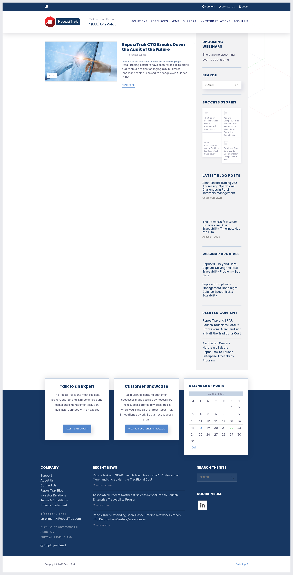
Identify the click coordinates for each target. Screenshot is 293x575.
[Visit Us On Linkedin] (202, 502)
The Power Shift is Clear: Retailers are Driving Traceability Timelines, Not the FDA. (221, 227)
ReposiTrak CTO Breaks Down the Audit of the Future (153, 47)
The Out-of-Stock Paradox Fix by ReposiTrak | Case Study (211, 123)
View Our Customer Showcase (146, 429)
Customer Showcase (146, 386)
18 (200, 428)
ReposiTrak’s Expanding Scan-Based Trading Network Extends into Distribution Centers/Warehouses (137, 517)
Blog (52, 75)
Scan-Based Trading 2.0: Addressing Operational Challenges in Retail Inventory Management (219, 188)
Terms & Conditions (54, 500)
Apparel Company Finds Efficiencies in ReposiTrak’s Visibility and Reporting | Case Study (231, 126)
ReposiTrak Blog (52, 490)
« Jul (192, 447)
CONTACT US (228, 6)
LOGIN (245, 6)
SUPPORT (210, 6)
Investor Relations (215, 21)
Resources (159, 21)
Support (190, 21)
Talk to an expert (77, 429)
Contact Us (48, 485)
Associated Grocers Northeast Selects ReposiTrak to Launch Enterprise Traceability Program (218, 351)
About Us (241, 21)
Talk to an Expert (77, 386)
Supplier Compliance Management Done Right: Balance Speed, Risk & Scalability (220, 289)
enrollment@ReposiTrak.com (61, 519)
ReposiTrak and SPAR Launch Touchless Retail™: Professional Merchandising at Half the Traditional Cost (221, 327)
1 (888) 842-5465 (102, 24)
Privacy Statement (54, 505)
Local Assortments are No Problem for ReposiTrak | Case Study (211, 148)
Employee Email (54, 545)
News (175, 21)
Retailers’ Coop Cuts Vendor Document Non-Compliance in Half (231, 154)
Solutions (139, 21)
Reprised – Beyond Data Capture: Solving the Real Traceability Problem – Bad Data (221, 269)
